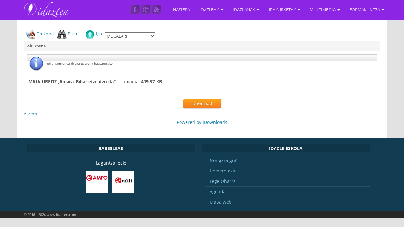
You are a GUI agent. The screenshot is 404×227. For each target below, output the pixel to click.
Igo (99, 34)
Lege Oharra (223, 181)
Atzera (30, 114)
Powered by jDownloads (202, 122)
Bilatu (73, 34)
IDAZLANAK (244, 10)
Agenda (218, 192)
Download (202, 103)
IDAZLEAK (209, 10)
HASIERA (181, 10)
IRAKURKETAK (283, 10)
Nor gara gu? (223, 160)
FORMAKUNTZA (365, 10)
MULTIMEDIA (323, 10)
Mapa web (221, 202)
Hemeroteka (222, 171)
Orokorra (45, 34)
